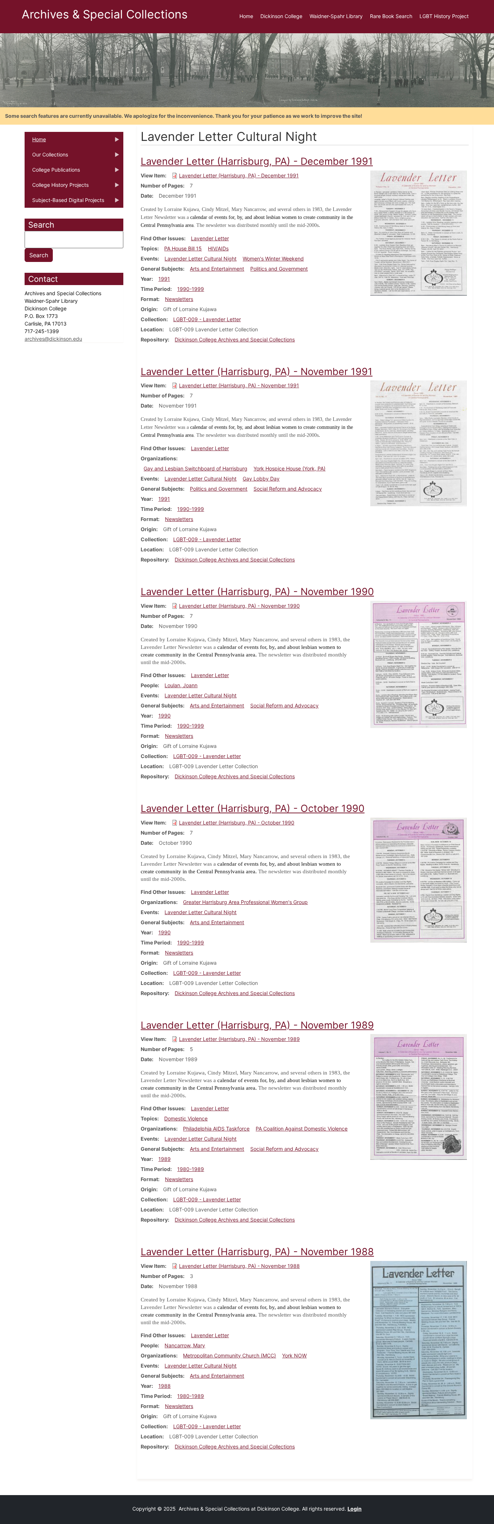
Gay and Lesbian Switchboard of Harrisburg (195, 468)
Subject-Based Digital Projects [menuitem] (64, 202)
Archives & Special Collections (105, 14)
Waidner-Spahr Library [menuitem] (336, 16)
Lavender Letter (210, 238)
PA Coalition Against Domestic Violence (302, 1128)
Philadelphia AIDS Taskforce (216, 1128)
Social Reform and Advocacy (288, 489)
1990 (164, 716)
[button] (418, 232)
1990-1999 (190, 289)
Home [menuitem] (246, 16)
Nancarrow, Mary (185, 1345)
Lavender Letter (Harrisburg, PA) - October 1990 (236, 822)
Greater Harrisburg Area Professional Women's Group (245, 902)
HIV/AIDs (218, 248)
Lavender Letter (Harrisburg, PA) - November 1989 (239, 1039)
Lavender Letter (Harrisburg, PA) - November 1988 (239, 1266)
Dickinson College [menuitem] (281, 16)
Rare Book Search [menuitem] (391, 16)
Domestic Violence (186, 1118)
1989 (164, 1159)
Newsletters (179, 299)
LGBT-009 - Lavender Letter (207, 319)
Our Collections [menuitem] (46, 156)
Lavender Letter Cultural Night (201, 258)
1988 (164, 1386)
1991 (164, 279)
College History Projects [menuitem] (57, 187)
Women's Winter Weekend (273, 258)
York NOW (294, 1355)
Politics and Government (279, 269)
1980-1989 (190, 1169)
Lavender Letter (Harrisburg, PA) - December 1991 (239, 175)
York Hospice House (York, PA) (289, 468)
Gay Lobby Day (261, 478)
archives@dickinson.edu (53, 339)
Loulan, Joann (181, 685)
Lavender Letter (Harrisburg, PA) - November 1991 (239, 385)
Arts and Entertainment (217, 269)
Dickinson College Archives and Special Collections (235, 339)
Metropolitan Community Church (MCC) (229, 1355)
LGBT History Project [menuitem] (444, 16)
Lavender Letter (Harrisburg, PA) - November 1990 (239, 606)
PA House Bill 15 (183, 248)
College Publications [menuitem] (52, 172)
